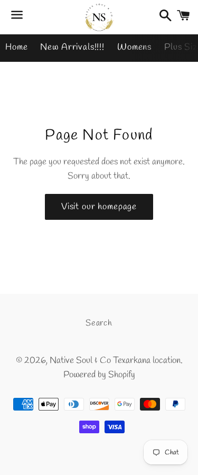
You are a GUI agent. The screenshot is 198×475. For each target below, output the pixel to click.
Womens (134, 47)
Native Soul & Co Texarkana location (115, 361)
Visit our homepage (99, 207)
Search (99, 323)
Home (16, 47)
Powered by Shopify (99, 375)
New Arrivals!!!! (72, 47)
